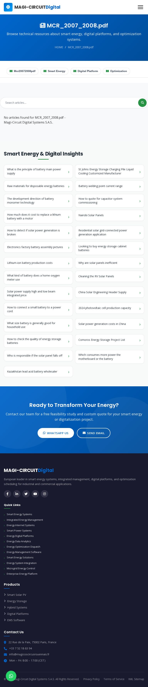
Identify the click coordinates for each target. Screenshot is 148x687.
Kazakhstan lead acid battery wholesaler (32, 371)
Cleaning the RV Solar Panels (96, 276)
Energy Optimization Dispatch (23, 546)
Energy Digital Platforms (20, 536)
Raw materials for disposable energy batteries (35, 186)
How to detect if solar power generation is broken (33, 232)
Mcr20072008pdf (24, 71)
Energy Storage (17, 601)
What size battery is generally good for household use (31, 325)
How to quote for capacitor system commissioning (100, 200)
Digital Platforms (18, 614)
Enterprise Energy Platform (22, 573)
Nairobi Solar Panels (91, 215)
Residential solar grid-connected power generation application (102, 232)
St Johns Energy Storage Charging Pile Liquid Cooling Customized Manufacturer (106, 171)
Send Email (96, 433)
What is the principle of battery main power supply (34, 171)
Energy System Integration (22, 563)
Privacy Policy (91, 679)
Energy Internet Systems (20, 525)
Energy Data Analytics (19, 541)
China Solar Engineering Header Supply (102, 292)
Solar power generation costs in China (102, 324)
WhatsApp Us (58, 433)
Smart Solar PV (16, 595)
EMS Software (16, 620)
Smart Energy (56, 71)
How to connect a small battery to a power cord (34, 309)
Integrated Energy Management (25, 519)
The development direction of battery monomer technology (30, 200)
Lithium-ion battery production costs (30, 263)
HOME (59, 47)
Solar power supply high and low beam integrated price (31, 293)
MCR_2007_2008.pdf (80, 47)
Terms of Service (113, 679)
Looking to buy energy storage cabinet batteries (102, 248)
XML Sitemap (136, 679)
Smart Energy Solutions (20, 557)
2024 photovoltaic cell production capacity (104, 308)
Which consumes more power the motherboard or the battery (99, 356)
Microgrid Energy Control (21, 568)
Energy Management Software (24, 552)
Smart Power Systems (19, 530)
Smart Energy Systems (19, 514)
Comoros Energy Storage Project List (101, 340)
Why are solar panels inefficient (97, 263)
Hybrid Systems (17, 607)
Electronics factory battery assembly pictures (35, 247)
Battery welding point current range (100, 186)
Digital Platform (88, 71)
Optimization (118, 71)
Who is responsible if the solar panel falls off (34, 355)
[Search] (142, 102)
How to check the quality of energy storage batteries (34, 341)
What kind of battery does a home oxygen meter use (33, 277)
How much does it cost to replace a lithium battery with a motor (34, 216)
